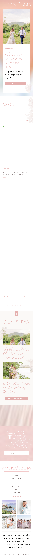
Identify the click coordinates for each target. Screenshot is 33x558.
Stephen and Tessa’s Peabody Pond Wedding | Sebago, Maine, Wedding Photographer (16, 389)
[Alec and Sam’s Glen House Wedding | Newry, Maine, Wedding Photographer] (4, 177)
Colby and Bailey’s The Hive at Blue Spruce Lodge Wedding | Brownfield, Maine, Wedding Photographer (15, 66)
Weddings (9, 48)
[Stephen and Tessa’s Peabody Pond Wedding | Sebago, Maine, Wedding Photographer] (16, 370)
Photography (8, 168)
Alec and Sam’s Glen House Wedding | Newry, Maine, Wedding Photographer (15, 174)
